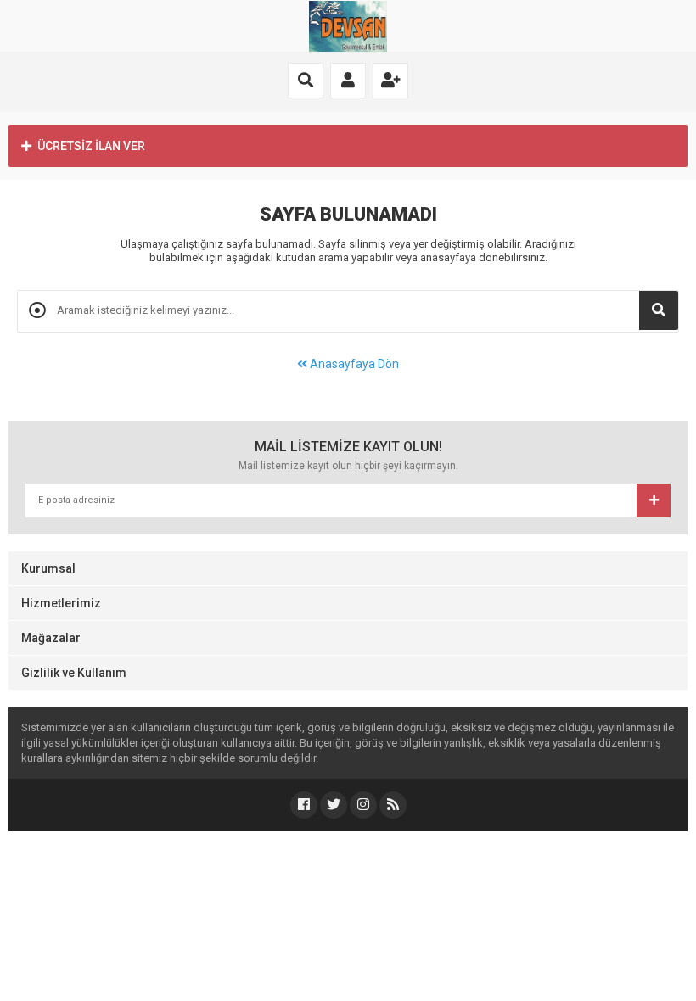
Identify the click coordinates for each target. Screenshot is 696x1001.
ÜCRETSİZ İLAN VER (91, 146)
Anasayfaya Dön (353, 364)
